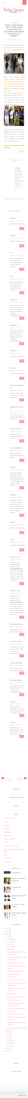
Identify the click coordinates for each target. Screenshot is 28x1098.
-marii (12, 522)
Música (6, 842)
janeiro (9, 1046)
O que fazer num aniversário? (15, 980)
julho (8, 1030)
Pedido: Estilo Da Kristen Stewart (16, 971)
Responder (22, 228)
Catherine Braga (16, 624)
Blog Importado (11, 994)
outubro (9, 944)
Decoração (7, 828)
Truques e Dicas (8, 862)
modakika (13, 300)
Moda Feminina (8, 835)
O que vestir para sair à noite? (15, 1000)
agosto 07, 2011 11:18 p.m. (16, 302)
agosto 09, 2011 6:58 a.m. (16, 559)
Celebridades (14, 22)
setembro (9, 947)
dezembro (10, 939)
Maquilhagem (7, 832)
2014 (7, 928)
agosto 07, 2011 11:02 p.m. (16, 255)
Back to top (21, 1095)
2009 (7, 1051)
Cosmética (7, 825)
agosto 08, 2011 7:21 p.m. (16, 431)
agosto (9, 949)
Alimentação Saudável (10, 818)
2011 (7, 936)
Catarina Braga (16, 641)
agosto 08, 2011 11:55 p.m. (16, 525)
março (8, 1041)
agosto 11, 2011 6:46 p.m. (16, 703)
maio (8, 1035)
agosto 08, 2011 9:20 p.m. (16, 470)
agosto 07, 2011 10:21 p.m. (16, 221)
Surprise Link (15, 557)
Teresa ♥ (13, 218)
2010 (7, 1048)
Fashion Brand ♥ (16, 428)
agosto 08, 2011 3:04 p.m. (16, 353)
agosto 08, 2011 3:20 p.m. (16, 390)
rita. (11, 253)
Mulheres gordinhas (9, 839)
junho (8, 1033)
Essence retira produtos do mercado (17, 1028)
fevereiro (9, 1043)
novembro (10, 941)
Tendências (7, 858)
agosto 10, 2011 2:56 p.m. (16, 627)
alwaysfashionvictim (17, 386)
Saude (5, 855)
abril (8, 1038)
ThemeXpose (14, 1092)
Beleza (6, 821)
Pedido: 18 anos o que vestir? (15, 1014)
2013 (7, 931)
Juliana (17, 168)
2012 (7, 934)
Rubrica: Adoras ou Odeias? (11, 846)
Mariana (13, 467)
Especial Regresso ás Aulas (14, 963)
